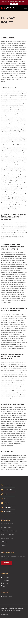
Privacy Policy (4, 614)
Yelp (4, 586)
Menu (5, 494)
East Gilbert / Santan (7, 534)
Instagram (6, 580)
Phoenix (3, 545)
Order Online (8, 485)
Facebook (6, 577)
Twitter (5, 583)
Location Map (8, 489)
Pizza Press (7, 511)
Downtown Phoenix (7, 538)
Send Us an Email (7, 596)
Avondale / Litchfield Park (9, 531)
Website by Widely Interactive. (13, 610)
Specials (6, 503)
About (6, 498)
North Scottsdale (6, 527)
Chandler (4, 541)
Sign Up (14, 3)
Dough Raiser (8, 507)
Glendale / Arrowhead (7, 524)
